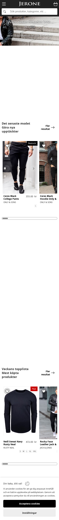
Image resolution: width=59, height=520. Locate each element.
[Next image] (33, 168)
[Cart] (55, 4)
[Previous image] (6, 168)
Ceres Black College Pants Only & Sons (11, 199)
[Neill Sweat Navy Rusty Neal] (20, 413)
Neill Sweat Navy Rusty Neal (12, 443)
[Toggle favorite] (7, 145)
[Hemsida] (25, 27)
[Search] (29, 11)
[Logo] (29, 4)
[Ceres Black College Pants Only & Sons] (20, 167)
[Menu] (4, 4)
